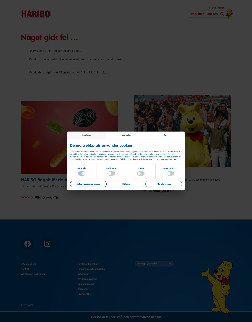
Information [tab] (126, 135)
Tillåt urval (126, 184)
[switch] (111, 173)
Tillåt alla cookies (164, 184)
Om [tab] (165, 135)
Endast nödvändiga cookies (88, 184)
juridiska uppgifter (169, 159)
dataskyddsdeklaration (143, 159)
